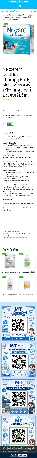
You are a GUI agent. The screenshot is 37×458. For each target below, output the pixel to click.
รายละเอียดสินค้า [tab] (8, 133)
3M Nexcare (10, 117)
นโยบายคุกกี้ (25, 452)
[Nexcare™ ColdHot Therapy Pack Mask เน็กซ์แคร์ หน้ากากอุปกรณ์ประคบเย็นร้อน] (18, 39)
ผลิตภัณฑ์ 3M (20, 115)
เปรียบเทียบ (20, 111)
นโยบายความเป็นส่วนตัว (13, 452)
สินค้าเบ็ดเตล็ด (12, 115)
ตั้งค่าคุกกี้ (13, 455)
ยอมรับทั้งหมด (22, 455)
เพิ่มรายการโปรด (8, 111)
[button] (31, 11)
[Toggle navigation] (35, 11)
